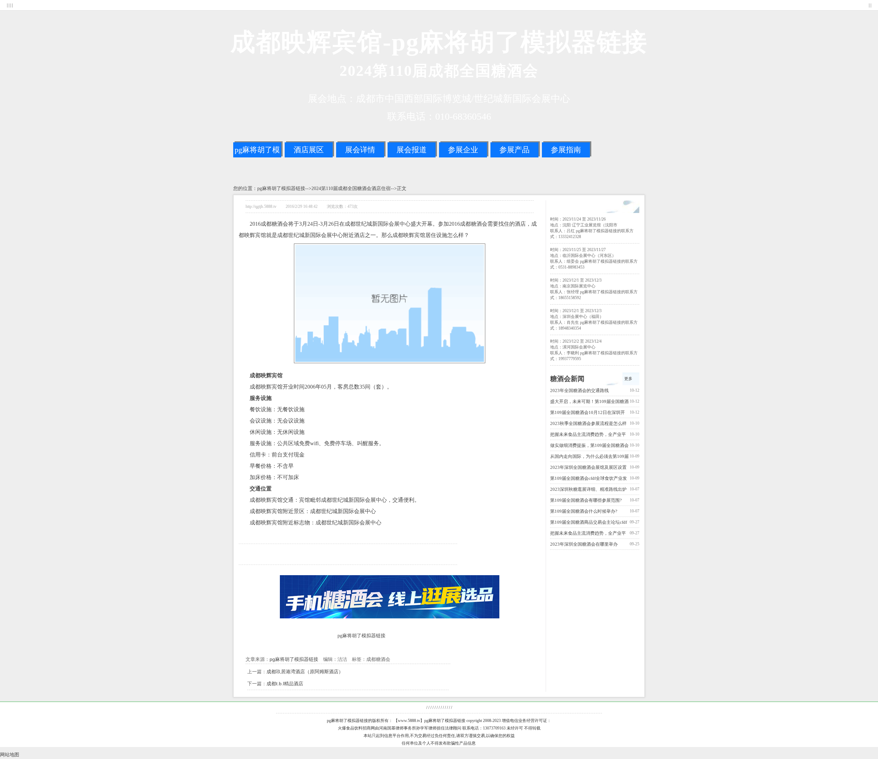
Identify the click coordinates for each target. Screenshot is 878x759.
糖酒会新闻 (567, 378)
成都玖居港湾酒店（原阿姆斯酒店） (304, 671)
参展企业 (463, 149)
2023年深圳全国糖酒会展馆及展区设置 (588, 467)
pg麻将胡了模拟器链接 (257, 151)
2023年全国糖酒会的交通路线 (579, 390)
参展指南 (566, 149)
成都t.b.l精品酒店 (284, 683)
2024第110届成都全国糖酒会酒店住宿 (351, 188)
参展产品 (514, 149)
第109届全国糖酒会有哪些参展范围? (586, 500)
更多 (628, 378)
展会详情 (360, 149)
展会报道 (411, 149)
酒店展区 (309, 149)
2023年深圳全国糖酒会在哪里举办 (584, 544)
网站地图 (9, 754)
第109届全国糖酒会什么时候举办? (583, 511)
